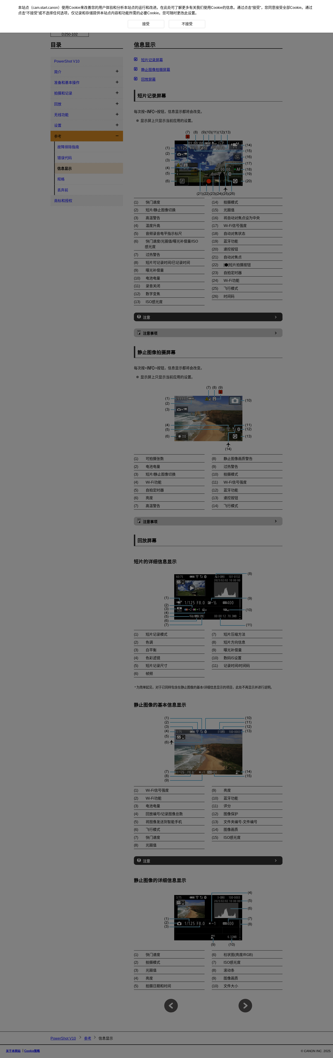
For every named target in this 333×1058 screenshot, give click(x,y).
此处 (167, 8)
